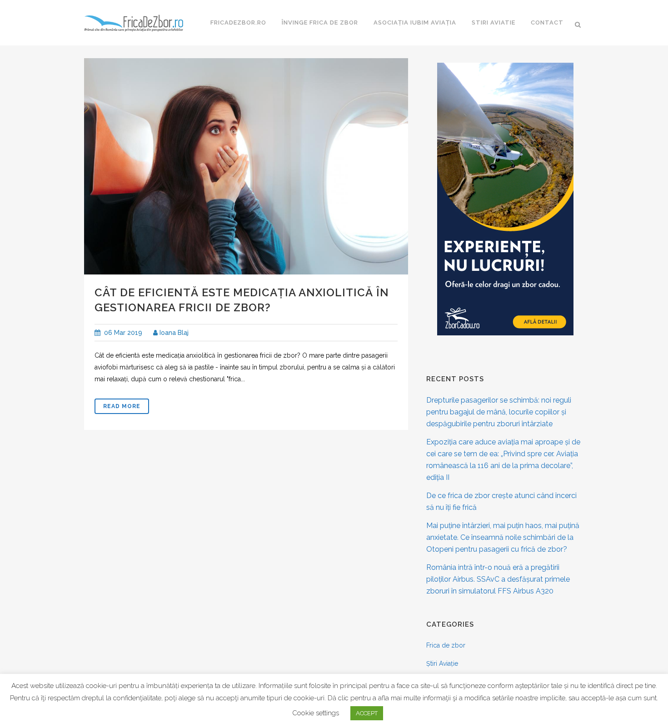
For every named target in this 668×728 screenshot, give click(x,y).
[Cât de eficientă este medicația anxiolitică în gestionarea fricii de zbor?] (246, 166)
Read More (121, 406)
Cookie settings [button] (315, 713)
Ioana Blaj (173, 332)
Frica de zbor (445, 645)
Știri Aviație (442, 663)
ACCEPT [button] (367, 713)
